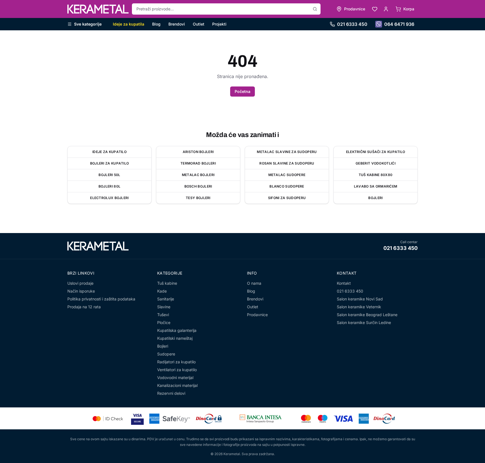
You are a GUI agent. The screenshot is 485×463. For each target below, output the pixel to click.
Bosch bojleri (198, 186)
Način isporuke (81, 291)
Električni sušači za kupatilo (375, 152)
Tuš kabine (167, 283)
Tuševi (163, 314)
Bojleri (375, 198)
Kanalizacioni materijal (177, 385)
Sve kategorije (88, 24)
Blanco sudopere (286, 186)
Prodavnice (257, 314)
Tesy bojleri (198, 198)
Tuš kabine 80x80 (376, 175)
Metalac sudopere (287, 175)
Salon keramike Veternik (359, 306)
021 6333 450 (352, 24)
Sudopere (166, 354)
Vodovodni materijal (175, 377)
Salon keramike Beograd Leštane (367, 314)
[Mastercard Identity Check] (107, 419)
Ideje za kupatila (128, 24)
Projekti (219, 24)
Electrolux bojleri (109, 198)
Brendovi (176, 24)
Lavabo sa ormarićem (375, 186)
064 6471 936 (399, 24)
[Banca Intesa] (261, 418)
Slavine (163, 306)
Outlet (198, 24)
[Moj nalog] (386, 9)
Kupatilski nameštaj (175, 338)
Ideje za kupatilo (109, 152)
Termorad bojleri (198, 163)
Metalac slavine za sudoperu (287, 152)
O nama (254, 283)
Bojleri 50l (109, 175)
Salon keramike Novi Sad (360, 298)
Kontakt (344, 283)
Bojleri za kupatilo (109, 163)
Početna (242, 91)
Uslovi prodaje (80, 283)
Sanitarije (165, 298)
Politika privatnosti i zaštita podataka (101, 298)
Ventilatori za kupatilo (177, 369)
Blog (156, 24)
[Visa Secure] (137, 418)
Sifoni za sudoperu (287, 198)
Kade (162, 291)
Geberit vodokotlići (375, 163)
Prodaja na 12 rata (84, 306)
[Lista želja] (375, 9)
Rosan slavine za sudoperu (286, 163)
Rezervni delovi (171, 393)
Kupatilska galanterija (176, 330)
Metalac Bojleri (198, 175)
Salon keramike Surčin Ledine (364, 322)
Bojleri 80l (109, 186)
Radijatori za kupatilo (176, 361)
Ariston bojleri (198, 152)
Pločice (163, 322)
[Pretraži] (315, 9)
